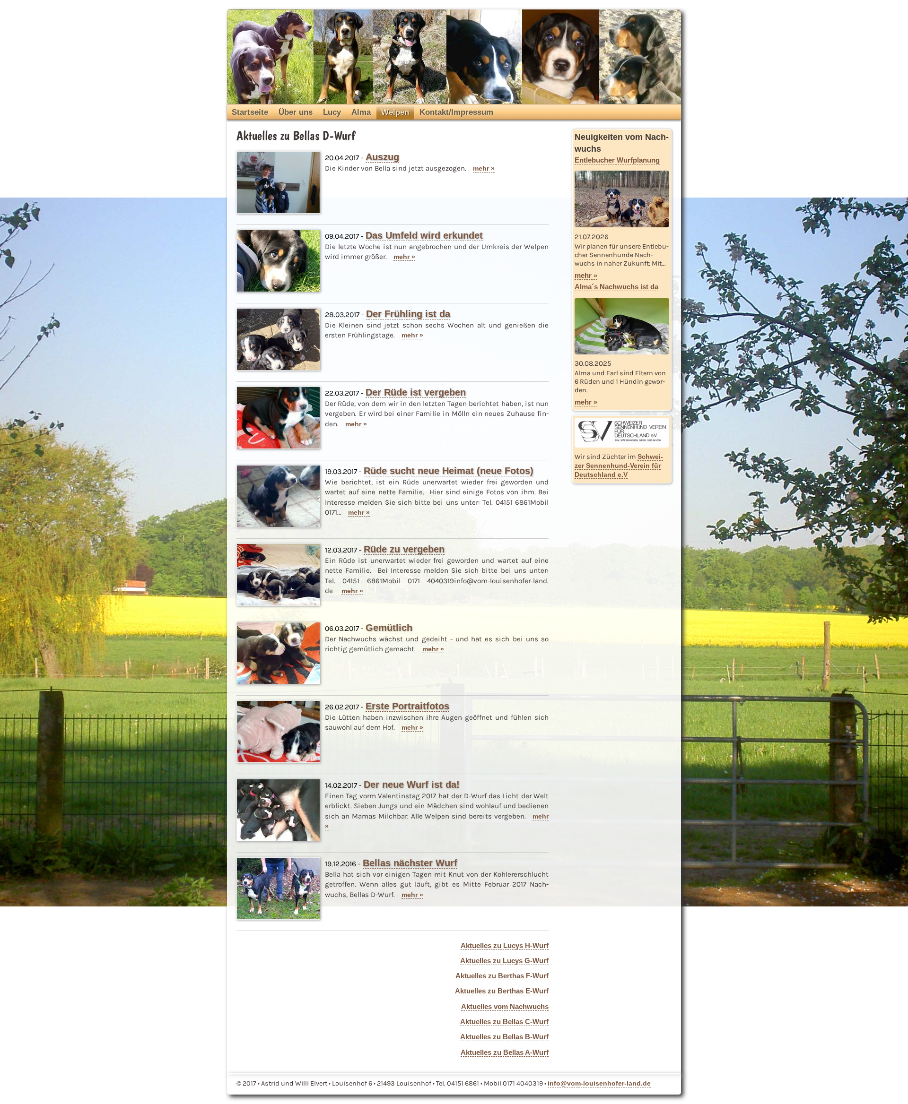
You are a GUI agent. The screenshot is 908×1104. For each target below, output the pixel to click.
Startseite (250, 112)
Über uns (296, 112)
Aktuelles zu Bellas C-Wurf (504, 1022)
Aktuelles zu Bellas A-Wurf (505, 1052)
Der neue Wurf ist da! (412, 784)
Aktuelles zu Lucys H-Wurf (505, 945)
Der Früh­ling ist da (408, 314)
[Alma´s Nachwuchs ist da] (622, 352)
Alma (361, 112)
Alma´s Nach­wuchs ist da (616, 287)
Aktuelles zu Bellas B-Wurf (504, 1037)
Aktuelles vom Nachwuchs (505, 1006)
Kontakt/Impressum (456, 112)
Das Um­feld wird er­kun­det (424, 235)
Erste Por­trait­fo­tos (407, 706)
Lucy (332, 112)
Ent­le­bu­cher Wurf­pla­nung (617, 160)
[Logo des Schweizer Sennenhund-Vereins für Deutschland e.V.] (622, 433)
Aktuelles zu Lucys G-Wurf (504, 961)
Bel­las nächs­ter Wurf (410, 863)
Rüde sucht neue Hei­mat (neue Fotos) (448, 471)
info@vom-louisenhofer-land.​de (599, 1083)
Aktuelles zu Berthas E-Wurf (502, 991)
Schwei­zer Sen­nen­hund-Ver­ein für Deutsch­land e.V (619, 465)
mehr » (484, 168)
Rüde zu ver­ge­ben (404, 549)
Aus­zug (382, 157)
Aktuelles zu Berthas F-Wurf (502, 976)
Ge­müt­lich (389, 627)
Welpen (395, 112)
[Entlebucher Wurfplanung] (622, 225)
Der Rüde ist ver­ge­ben (416, 392)
